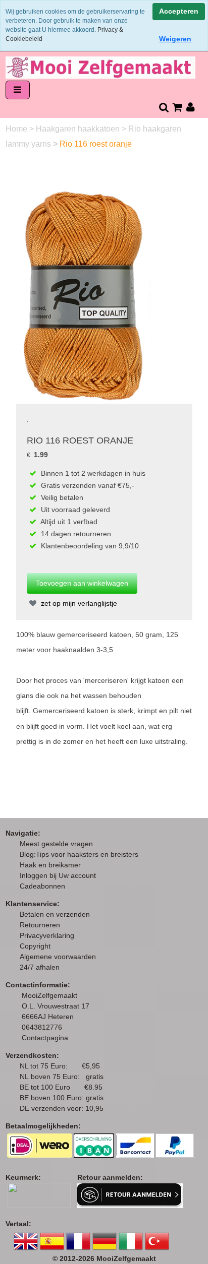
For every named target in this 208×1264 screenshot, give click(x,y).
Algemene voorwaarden (58, 957)
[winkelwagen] (177, 107)
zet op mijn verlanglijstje (78, 603)
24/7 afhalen (40, 967)
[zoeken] (163, 107)
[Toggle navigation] (18, 90)
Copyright (35, 946)
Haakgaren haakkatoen (79, 128)
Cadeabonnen (42, 886)
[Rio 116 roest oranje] (85, 294)
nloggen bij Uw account (60, 875)
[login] (190, 107)
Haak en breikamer (50, 865)
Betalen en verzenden (55, 914)
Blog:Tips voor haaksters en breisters (80, 854)
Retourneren (40, 925)
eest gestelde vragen (59, 844)
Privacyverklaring (47, 935)
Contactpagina (45, 1038)
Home (17, 128)
